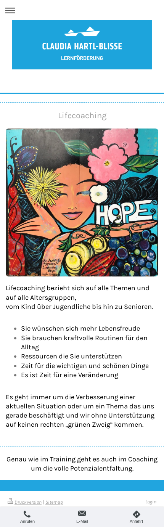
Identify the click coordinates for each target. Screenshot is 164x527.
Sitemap (54, 502)
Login (150, 502)
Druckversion (28, 502)
